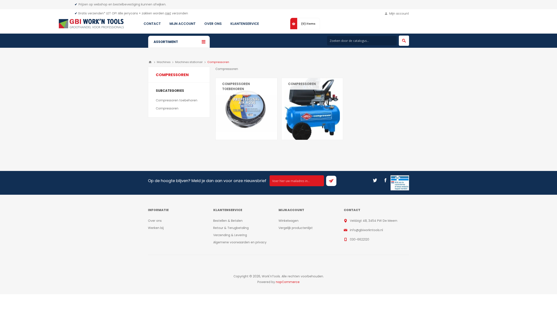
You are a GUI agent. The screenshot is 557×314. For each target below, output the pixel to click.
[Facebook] (385, 180)
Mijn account (399, 13)
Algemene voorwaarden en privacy (240, 242)
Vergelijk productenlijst (295, 228)
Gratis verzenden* (91, 13)
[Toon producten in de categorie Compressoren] (312, 109)
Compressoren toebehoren (236, 86)
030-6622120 (359, 239)
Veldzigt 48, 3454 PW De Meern (373, 220)
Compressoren (302, 84)
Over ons (155, 220)
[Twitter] (374, 180)
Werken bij (156, 228)
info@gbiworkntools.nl (366, 230)
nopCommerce (288, 282)
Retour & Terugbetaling (231, 228)
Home (150, 62)
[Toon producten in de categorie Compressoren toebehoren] (246, 109)
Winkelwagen (288, 220)
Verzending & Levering (230, 235)
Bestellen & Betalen (228, 220)
